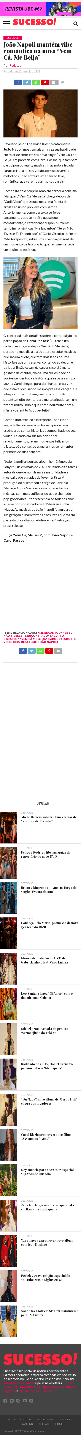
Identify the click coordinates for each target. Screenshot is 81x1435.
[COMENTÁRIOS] (62, 81)
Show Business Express (35, 1387)
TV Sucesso (66, 1419)
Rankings (27, 1424)
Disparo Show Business (35, 1391)
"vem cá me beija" (33, 639)
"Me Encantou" (50, 632)
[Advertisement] (40, 731)
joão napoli (48, 642)
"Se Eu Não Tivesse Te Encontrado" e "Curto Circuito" (38, 636)
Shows (44, 1424)
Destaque (29, 642)
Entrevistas (45, 1419)
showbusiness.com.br (18, 1383)
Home (11, 1419)
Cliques (59, 1424)
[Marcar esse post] (45, 81)
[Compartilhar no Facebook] (18, 81)
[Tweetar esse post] (27, 81)
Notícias (26, 1419)
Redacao (15, 65)
